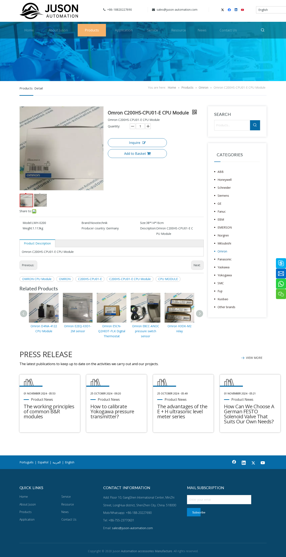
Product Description (37, 243)
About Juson (27, 504)
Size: (143, 223)
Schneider (224, 188)
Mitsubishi (224, 243)
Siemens (223, 196)
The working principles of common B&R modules (49, 411)
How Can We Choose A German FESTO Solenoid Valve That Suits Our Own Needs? (249, 414)
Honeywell (225, 180)
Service (66, 497)
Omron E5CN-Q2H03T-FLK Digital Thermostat (111, 331)
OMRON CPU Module (37, 279)
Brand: (85, 223)
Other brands (226, 307)
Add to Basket (135, 153)
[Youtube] (242, 10)
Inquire (134, 142)
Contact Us (68, 519)
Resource (67, 504)
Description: (148, 228)
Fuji (220, 291)
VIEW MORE (254, 358)
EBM (221, 219)
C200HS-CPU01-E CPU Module (130, 279)
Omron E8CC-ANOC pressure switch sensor (145, 331)
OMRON (65, 279)
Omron (222, 251)
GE (219, 203)
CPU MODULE (168, 279)
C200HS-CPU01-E (90, 279)
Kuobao (223, 299)
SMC (221, 283)
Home (23, 497)
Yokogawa (225, 275)
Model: (27, 223)
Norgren (223, 235)
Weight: (28, 228)
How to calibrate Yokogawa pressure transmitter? (112, 411)
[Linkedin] (236, 10)
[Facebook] (229, 10)
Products (25, 512)
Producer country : (93, 228)
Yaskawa (223, 267)
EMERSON (225, 227)
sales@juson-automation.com (176, 10)
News (65, 512)
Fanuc (222, 211)
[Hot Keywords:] (263, 30)
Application (27, 519)
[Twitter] (223, 10)
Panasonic (225, 259)
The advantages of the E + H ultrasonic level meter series (182, 411)
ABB (221, 172)
